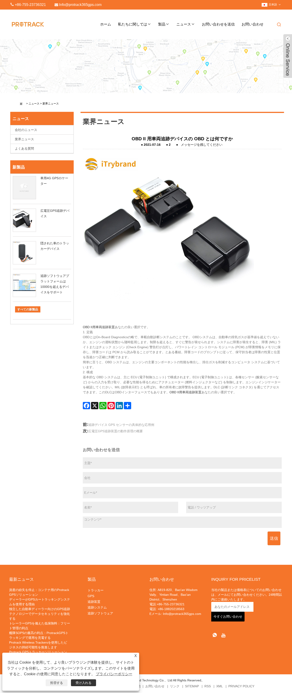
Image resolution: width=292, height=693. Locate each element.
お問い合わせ (252, 24)
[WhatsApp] (103, 405)
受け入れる (83, 683)
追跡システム (97, 607)
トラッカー (96, 590)
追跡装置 (94, 601)
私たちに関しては (132, 24)
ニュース (183, 24)
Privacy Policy (241, 686)
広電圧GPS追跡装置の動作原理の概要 (115, 431)
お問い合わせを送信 (218, 24)
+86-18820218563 (170, 609)
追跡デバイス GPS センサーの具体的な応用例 (121, 425)
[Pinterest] (111, 405)
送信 (274, 538)
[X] (94, 405)
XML (219, 686)
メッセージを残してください (201, 144)
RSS (207, 686)
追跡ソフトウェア (100, 613)
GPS (91, 596)
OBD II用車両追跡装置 (99, 327)
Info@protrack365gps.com (182, 614)
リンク (175, 686)
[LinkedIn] (119, 405)
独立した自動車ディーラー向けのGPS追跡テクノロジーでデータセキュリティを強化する (39, 613)
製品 (161, 24)
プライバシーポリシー (114, 674)
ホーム (105, 24)
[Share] (127, 405)
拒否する (56, 683)
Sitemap (192, 686)
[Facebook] (86, 405)
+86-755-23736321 (30, 5)
